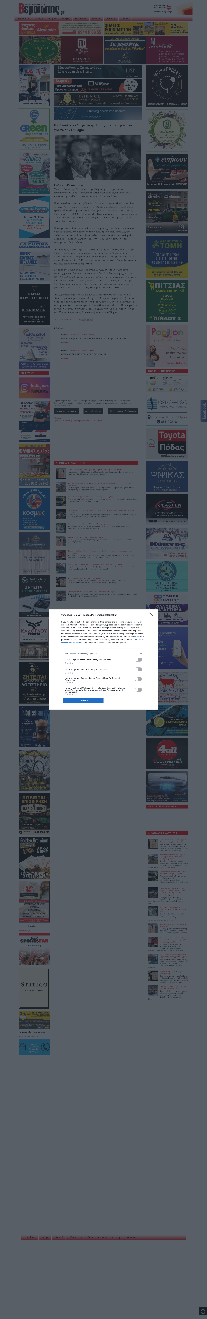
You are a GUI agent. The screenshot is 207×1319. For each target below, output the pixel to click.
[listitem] (103, 653)
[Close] (152, 615)
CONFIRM (83, 700)
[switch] (138, 660)
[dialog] (103, 659)
